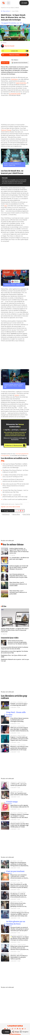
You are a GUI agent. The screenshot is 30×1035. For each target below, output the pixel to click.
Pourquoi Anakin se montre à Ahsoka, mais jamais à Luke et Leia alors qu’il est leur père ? (19, 929)
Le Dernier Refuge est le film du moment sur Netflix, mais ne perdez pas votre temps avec (19, 914)
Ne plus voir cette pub (7, 540)
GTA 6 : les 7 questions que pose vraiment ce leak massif (19, 793)
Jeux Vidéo (15, 11)
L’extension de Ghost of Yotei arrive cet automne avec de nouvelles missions (13, 480)
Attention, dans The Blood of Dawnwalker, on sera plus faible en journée (18, 957)
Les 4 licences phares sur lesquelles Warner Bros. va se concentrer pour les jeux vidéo (18, 575)
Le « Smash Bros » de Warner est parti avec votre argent (19, 558)
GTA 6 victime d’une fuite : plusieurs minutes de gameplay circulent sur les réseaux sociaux (17, 642)
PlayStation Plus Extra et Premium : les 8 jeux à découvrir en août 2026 (15, 471)
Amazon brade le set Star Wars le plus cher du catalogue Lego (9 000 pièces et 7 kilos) (19, 825)
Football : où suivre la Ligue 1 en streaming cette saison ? (18, 704)
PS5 (5, 206)
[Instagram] (12, 1029)
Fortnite (16, 395)
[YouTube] (5, 1029)
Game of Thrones (6, 130)
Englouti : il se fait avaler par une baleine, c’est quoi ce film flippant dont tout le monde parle (19, 738)
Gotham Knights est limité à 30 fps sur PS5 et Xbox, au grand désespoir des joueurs (18, 567)
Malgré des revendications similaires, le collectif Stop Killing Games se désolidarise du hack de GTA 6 (19, 864)
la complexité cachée (15, 93)
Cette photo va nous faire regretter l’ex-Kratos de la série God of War (14, 652)
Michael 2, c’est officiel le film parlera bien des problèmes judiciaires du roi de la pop (19, 748)
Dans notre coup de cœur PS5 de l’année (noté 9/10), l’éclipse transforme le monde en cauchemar (16, 485)
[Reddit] (17, 1029)
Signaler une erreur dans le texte (10, 507)
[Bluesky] (23, 1029)
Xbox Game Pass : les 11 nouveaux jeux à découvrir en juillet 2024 (18, 592)
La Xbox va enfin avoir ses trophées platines (15, 499)
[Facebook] (15, 1029)
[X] (10, 1029)
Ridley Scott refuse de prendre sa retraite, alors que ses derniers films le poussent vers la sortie (19, 947)
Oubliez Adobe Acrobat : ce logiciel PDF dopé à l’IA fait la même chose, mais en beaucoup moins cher (18, 551)
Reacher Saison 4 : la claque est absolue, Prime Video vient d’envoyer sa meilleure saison (19, 938)
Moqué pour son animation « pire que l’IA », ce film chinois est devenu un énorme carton (19, 876)
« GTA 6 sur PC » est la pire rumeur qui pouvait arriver (18, 784)
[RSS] (20, 1029)
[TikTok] (7, 1029)
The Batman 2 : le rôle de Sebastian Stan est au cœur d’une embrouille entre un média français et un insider (18, 895)
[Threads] (25, 1029)
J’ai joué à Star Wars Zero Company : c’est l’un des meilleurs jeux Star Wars (15, 491)
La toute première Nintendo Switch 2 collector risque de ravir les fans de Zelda (14, 647)
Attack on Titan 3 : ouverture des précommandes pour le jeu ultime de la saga (15, 496)
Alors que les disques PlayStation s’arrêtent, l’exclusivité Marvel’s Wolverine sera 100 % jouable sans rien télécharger (15, 465)
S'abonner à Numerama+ (13, 445)
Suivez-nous (5, 62)
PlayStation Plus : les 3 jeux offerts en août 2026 (13, 656)
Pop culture (6, 11)
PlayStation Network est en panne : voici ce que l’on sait (15, 660)
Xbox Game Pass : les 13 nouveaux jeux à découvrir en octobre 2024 (18, 584)
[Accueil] (3, 3)
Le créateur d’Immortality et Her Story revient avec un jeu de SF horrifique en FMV (15, 476)
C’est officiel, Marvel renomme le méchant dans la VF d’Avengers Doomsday (19, 719)
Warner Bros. (16, 514)
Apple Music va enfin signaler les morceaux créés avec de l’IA (19, 806)
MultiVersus (14, 79)
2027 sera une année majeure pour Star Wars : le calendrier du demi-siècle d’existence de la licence (19, 729)
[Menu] (8, 3)
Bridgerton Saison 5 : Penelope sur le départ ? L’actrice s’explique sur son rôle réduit (19, 816)
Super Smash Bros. (21, 83)
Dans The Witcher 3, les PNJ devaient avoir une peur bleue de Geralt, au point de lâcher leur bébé (19, 886)
